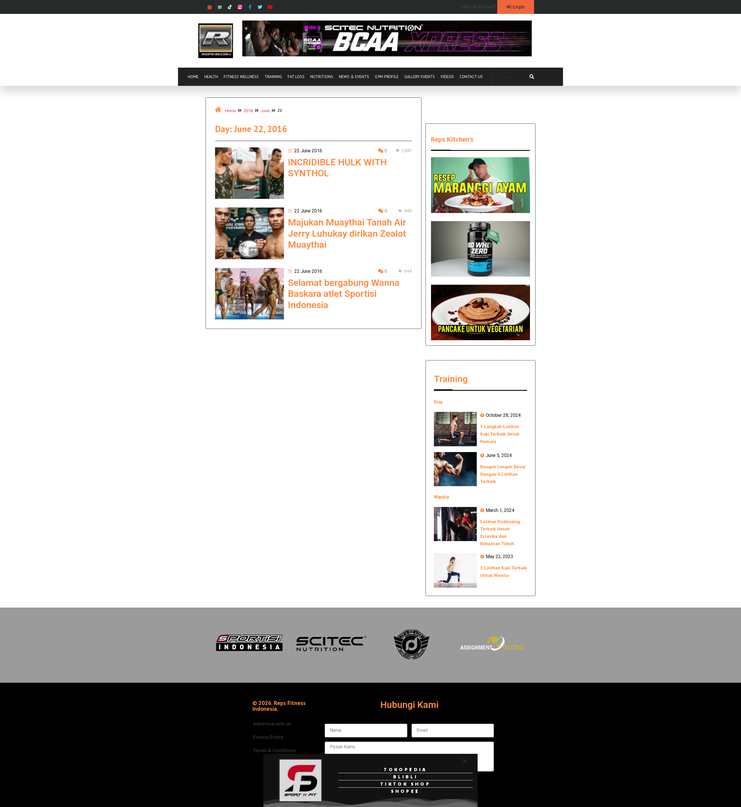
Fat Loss (296, 76)
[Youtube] (270, 7)
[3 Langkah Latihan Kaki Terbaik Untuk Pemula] (455, 429)
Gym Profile (387, 76)
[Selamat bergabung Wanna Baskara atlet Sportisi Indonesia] (249, 293)
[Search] (531, 77)
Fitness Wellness (241, 76)
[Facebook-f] (250, 7)
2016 (248, 110)
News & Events (354, 76)
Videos (447, 76)
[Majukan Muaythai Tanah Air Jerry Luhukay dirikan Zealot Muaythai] (249, 233)
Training (273, 76)
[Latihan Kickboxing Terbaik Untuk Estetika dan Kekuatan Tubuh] (455, 524)
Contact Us (471, 76)
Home (193, 76)
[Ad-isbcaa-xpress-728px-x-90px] (387, 55)
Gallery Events (419, 76)
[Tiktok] (230, 7)
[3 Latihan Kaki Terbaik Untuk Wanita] (455, 570)
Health (211, 76)
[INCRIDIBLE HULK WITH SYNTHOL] (249, 173)
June (265, 110)
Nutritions (321, 76)
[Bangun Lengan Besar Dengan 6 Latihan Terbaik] (455, 469)
